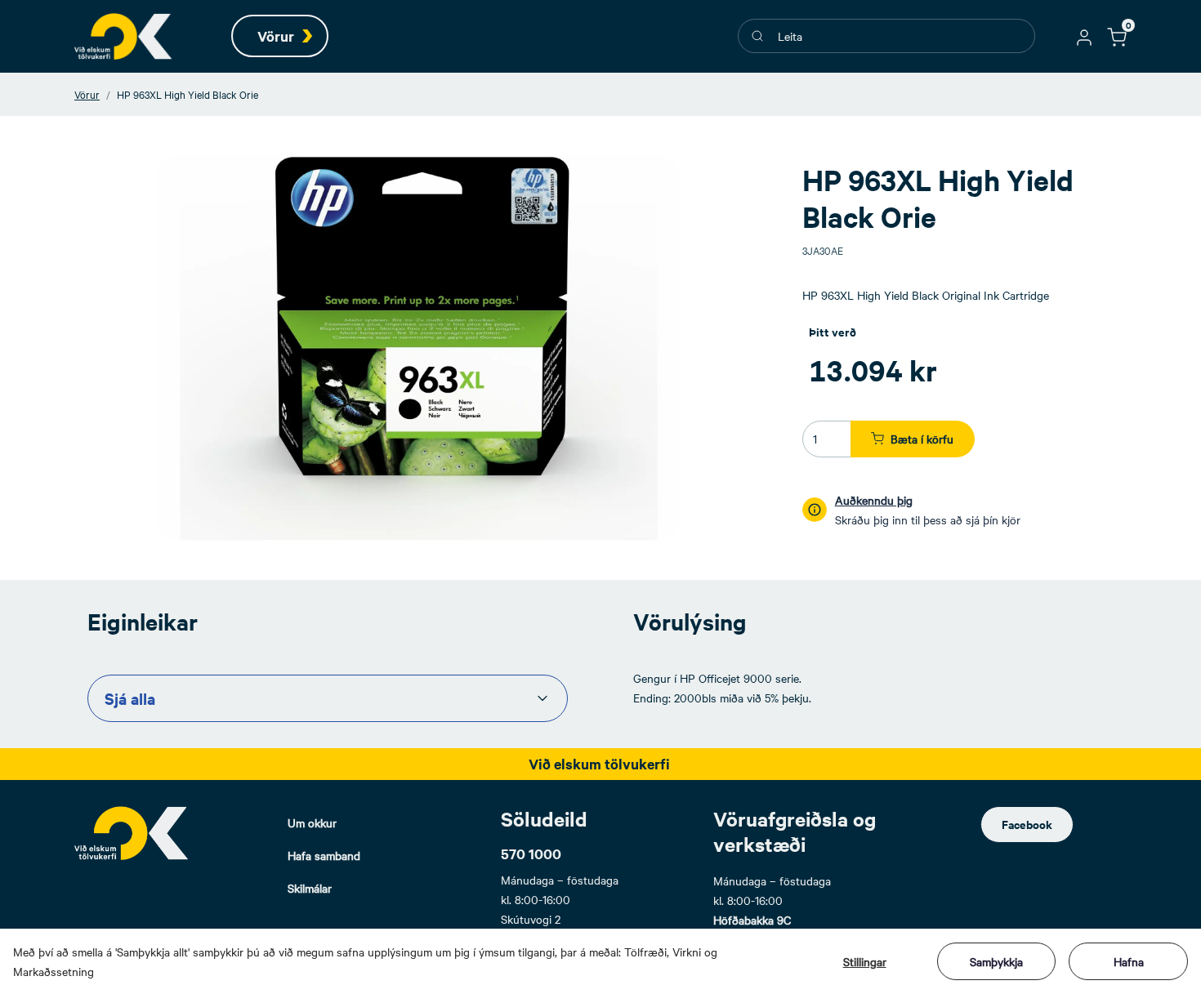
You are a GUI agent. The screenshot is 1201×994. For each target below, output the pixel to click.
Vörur (87, 94)
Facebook (1027, 823)
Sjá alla (130, 698)
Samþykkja (996, 961)
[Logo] (131, 833)
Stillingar (864, 961)
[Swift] (123, 36)
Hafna (1129, 961)
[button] (1084, 36)
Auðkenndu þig (874, 500)
